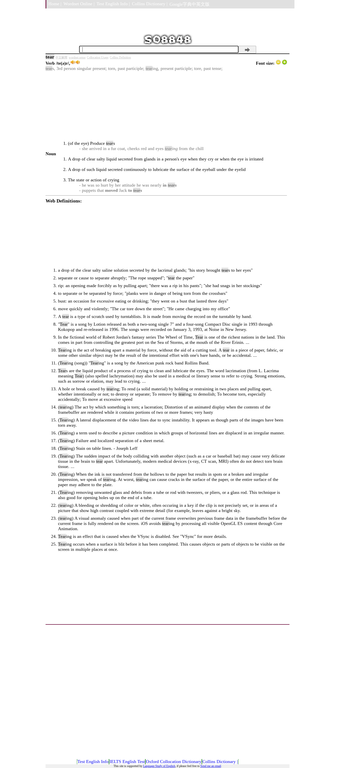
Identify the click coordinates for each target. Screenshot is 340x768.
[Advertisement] (166, 106)
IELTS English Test (127, 761)
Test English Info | (113, 3)
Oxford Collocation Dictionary (173, 761)
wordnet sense (77, 57)
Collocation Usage (98, 57)
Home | (54, 3)
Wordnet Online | (79, 3)
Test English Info (93, 761)
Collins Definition (120, 57)
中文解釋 (61, 57)
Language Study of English (159, 766)
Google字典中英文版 (190, 4)
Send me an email (210, 766)
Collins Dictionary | (150, 3)
